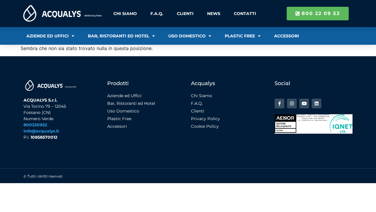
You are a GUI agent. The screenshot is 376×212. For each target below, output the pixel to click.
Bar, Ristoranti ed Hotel (118, 36)
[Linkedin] (316, 103)
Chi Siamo (125, 13)
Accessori (286, 36)
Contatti (245, 13)
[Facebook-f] (279, 103)
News (213, 13)
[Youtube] (304, 103)
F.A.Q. (156, 13)
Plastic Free (240, 36)
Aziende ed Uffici (47, 36)
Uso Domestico (187, 36)
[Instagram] (292, 103)
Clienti (185, 13)
